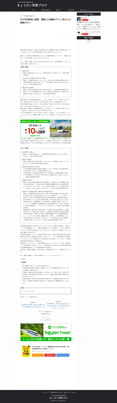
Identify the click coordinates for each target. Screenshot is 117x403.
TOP (33, 10)
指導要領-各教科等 (45, 10)
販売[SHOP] (71, 10)
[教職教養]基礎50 (45, 314)
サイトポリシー (45, 392)
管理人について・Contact (69, 392)
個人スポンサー (84, 10)
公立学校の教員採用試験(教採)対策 (58, 395)
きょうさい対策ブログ (32, 5)
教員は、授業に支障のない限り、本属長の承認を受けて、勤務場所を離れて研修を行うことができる (58, 306)
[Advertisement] (45, 37)
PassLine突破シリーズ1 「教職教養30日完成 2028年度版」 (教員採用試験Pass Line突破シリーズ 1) (50, 347)
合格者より (58, 10)
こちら (92, 28)
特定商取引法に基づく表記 (56, 392)
